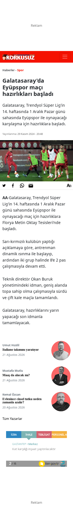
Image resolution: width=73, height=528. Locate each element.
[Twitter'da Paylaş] (4, 185)
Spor (20, 70)
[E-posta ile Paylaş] (31, 185)
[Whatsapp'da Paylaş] (22, 185)
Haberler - (9, 70)
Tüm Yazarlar (12, 418)
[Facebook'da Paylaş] (13, 185)
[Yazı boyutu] (69, 185)
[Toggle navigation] (65, 57)
